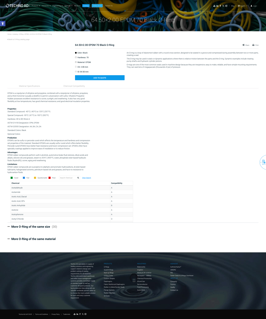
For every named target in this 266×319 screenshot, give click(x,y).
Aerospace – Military (144, 275)
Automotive (141, 290)
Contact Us (109, 6)
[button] (263, 162)
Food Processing (143, 287)
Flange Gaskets (109, 290)
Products (35, 6)
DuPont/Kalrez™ (175, 267)
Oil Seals (107, 296)
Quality (172, 287)
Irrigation (140, 270)
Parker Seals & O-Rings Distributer (181, 275)
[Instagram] (226, 6)
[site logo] (18, 5)
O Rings (106, 267)
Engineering (57, 6)
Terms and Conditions (41, 314)
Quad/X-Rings (108, 270)
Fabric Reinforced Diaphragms (114, 284)
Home (9, 34)
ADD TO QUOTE (99, 78)
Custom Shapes (109, 278)
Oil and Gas (141, 281)
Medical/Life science (144, 273)
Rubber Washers (109, 293)
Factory (173, 284)
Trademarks (66, 314)
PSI (171, 273)
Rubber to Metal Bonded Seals (114, 287)
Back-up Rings (109, 273)
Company (173, 281)
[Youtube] (214, 6)
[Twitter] (223, 6)
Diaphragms (108, 281)
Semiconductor (142, 284)
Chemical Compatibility (74, 86)
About (76, 6)
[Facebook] (220, 6)
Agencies (68, 6)
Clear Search (86, 178)
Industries (45, 6)
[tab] (29, 86)
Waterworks (141, 267)
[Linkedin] (217, 6)
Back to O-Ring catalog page (19, 39)
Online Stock (97, 6)
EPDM (27, 34)
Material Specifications (29, 86)
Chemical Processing (144, 278)
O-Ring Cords (108, 275)
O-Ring (21, 34)
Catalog (86, 6)
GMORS (173, 270)
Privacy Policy (56, 314)
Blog (232, 6)
